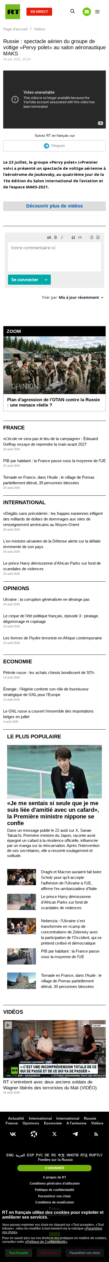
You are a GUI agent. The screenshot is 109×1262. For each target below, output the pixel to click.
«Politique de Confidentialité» (46, 1242)
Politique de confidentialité (54, 1190)
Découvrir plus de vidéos (54, 206)
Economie (17, 661)
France (14, 428)
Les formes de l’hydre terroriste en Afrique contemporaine (52, 638)
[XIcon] (54, 1134)
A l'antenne (76, 1123)
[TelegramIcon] (75, 1134)
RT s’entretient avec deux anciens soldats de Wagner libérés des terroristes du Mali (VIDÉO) (50, 1084)
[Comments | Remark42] (54, 268)
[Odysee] (34, 1134)
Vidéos (13, 1012)
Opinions (16, 588)
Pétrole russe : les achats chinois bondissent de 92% (48, 672)
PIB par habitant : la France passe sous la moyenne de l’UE (54, 460)
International (24, 502)
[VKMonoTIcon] (13, 1134)
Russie (90, 1118)
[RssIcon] (96, 1134)
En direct (39, 12)
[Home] (12, 11)
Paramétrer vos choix (54, 1196)
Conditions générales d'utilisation (55, 1183)
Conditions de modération (54, 1202)
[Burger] (97, 11)
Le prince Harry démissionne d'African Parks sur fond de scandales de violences (66, 902)
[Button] (87, 11)
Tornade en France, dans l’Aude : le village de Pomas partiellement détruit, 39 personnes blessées (71, 981)
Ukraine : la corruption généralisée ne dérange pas (46, 599)
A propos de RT (54, 1177)
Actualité (16, 1118)
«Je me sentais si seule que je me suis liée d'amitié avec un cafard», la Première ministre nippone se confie (53, 813)
